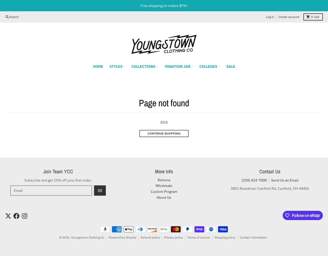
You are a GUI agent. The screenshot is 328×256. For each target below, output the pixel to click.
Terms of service (198, 237)
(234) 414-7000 (254, 180)
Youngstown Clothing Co (87, 237)
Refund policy (150, 237)
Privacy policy (173, 237)
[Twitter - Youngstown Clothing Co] (8, 216)
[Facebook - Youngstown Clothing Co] (16, 216)
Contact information (253, 237)
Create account (289, 17)
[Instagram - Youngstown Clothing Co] (25, 216)
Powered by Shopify (122, 237)
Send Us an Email (285, 180)
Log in (270, 17)
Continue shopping (164, 133)
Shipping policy (224, 237)
